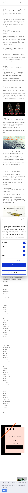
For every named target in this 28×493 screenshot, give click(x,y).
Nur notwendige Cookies (14, 272)
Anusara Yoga (18, 67)
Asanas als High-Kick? (7, 188)
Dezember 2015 (6, 376)
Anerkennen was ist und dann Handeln (10, 170)
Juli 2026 (5, 309)
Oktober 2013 (6, 399)
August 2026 (5, 307)
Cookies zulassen (14, 264)
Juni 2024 (5, 311)
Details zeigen (20, 260)
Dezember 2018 (6, 361)
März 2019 (5, 357)
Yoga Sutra (5, 281)
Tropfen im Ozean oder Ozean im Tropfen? (11, 151)
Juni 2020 (5, 332)
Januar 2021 (5, 328)
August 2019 (5, 349)
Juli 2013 (5, 405)
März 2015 (5, 380)
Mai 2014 (5, 393)
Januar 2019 (5, 359)
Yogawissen (5, 33)
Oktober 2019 (6, 345)
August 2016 (5, 368)
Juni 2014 (5, 391)
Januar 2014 (5, 397)
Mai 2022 (5, 316)
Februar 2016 (6, 374)
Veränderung (5, 277)
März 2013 (5, 414)
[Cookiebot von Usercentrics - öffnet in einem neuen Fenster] (20, 219)
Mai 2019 (5, 353)
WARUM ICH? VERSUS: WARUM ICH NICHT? (13, 86)
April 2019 (5, 355)
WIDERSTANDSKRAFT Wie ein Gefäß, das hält (13, 48)
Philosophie (5, 15)
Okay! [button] (4, 490)
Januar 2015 (5, 382)
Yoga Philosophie (6, 279)
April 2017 (5, 366)
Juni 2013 (5, 407)
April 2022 (5, 318)
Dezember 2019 (6, 343)
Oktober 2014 (6, 387)
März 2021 (5, 324)
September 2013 (6, 401)
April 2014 (5, 395)
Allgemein (18, 13)
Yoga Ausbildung (6, 191)
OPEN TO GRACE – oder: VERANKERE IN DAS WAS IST (14, 65)
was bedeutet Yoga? (18, 277)
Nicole (6, 13)
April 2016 (5, 370)
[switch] (24, 247)
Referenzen (5, 295)
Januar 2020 (5, 341)
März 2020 (5, 336)
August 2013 (5, 403)
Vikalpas (4, 118)
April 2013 (5, 412)
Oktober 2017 (6, 364)
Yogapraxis (13, 279)
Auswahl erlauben (14, 268)
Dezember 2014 (6, 384)
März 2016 (5, 372)
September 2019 (6, 347)
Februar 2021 (6, 326)
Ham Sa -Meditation (7, 30)
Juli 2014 (5, 389)
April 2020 (5, 334)
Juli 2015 (5, 378)
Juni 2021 (5, 322)
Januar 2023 (5, 313)
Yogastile (19, 279)
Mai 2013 (5, 410)
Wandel (11, 277)
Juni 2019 (5, 351)
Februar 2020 (6, 339)
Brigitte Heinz (8, 119)
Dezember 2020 (6, 330)
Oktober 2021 (6, 320)
